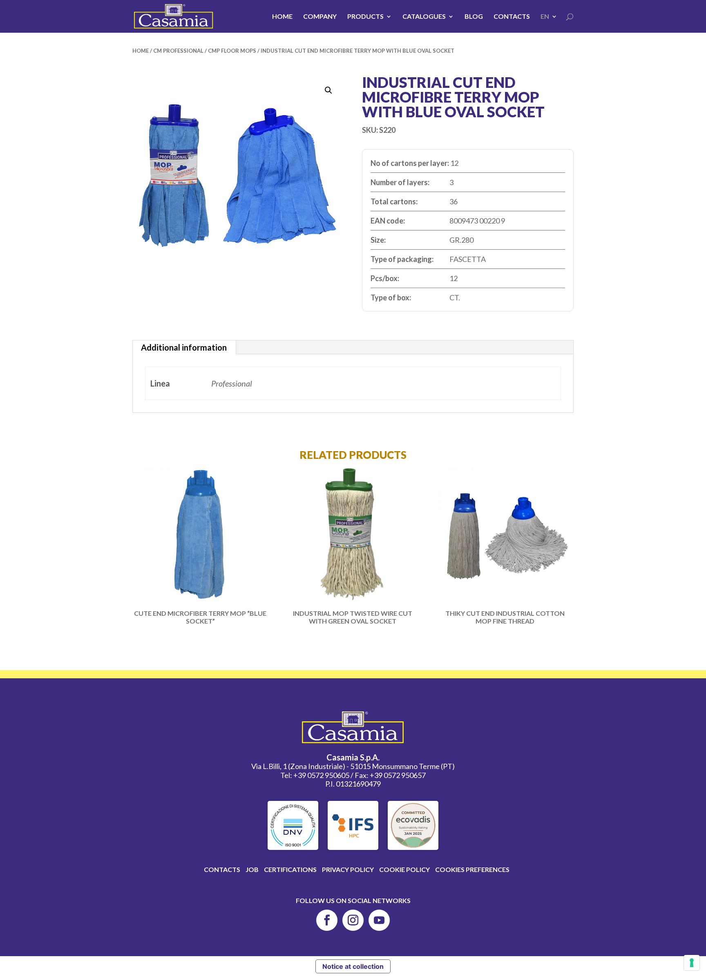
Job (252, 869)
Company (320, 16)
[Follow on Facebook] (326, 920)
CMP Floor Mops (232, 50)
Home (282, 16)
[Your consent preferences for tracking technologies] (691, 962)
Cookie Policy (404, 869)
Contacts (512, 16)
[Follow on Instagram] (353, 920)
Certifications (290, 869)
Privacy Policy (348, 869)
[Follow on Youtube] (379, 920)
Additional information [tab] (184, 347)
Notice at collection (353, 966)
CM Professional (178, 50)
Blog (474, 16)
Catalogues (424, 16)
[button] (328, 90)
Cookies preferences (472, 869)
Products (365, 16)
